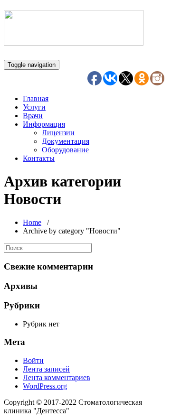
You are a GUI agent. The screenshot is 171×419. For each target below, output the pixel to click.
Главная (35, 98)
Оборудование (65, 150)
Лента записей (46, 369)
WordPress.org (45, 386)
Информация (44, 124)
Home (32, 222)
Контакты (39, 158)
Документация (65, 141)
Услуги (34, 107)
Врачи (33, 116)
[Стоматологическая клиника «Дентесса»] (73, 40)
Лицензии (58, 133)
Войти (33, 360)
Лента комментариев (56, 377)
